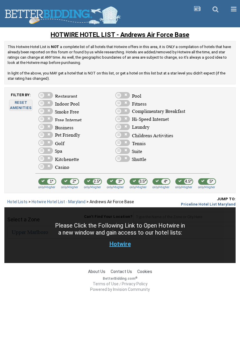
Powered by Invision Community (120, 289)
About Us (96, 271)
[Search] (215, 9)
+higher (50, 187)
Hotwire (120, 243)
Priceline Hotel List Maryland (208, 204)
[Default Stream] (197, 9)
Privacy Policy (135, 283)
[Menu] (233, 9)
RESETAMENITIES (21, 105)
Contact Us (121, 271)
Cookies (144, 271)
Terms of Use (106, 283)
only (41, 187)
